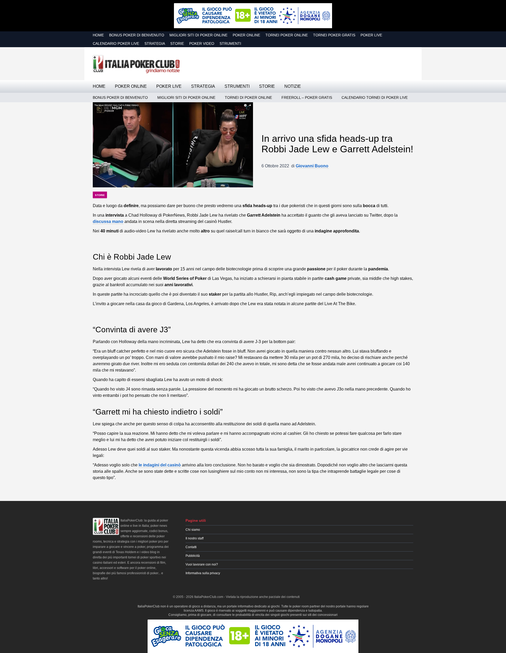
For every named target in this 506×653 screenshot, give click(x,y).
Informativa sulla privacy (203, 573)
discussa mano (108, 221)
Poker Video (201, 43)
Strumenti (230, 43)
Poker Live (371, 35)
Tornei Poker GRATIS (334, 35)
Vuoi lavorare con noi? (202, 564)
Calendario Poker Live (116, 43)
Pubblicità (193, 556)
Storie (177, 43)
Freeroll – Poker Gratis (306, 97)
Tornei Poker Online (286, 35)
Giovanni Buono (312, 166)
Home (98, 35)
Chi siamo (193, 530)
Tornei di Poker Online (248, 97)
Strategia (154, 43)
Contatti (191, 547)
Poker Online (246, 35)
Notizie (292, 86)
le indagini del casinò (160, 465)
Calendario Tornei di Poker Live (375, 97)
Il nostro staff (194, 538)
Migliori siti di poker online (198, 35)
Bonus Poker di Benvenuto (136, 35)
